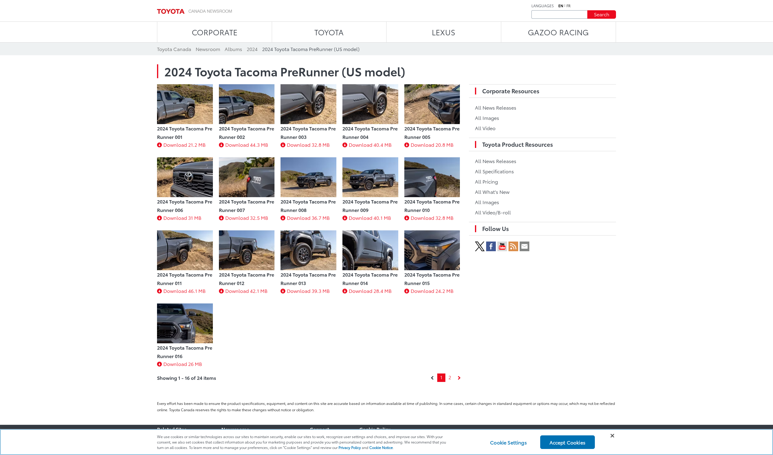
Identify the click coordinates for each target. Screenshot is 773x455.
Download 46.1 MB (184, 290)
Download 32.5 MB (246, 217)
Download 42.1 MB (246, 290)
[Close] (612, 435)
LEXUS (443, 32)
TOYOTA (329, 32)
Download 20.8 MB (432, 144)
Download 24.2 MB (432, 290)
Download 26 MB (182, 363)
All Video (485, 127)
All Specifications (494, 171)
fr (568, 5)
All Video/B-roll (493, 212)
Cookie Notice (381, 447)
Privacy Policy (349, 447)
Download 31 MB (182, 217)
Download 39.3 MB (308, 290)
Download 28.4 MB (370, 290)
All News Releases (495, 107)
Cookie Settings (508, 441)
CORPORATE (214, 32)
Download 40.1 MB (370, 217)
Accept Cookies (567, 441)
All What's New (492, 191)
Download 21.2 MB (184, 144)
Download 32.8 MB (308, 144)
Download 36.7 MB (308, 217)
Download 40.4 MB (370, 144)
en (560, 5)
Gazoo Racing (558, 32)
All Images (487, 117)
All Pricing (486, 181)
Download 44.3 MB (246, 144)
